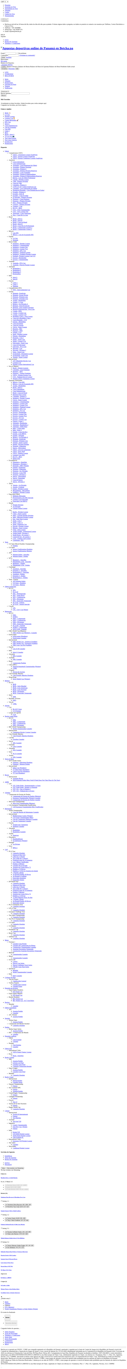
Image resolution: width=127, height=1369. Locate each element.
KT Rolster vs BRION (6, 1277)
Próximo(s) (8, 1164)
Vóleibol (7, 1303)
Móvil (7, 1344)
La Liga (7, 115)
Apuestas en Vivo (10, 7)
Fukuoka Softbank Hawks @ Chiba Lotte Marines (13, 1224)
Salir (17, 69)
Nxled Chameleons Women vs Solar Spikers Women (21, 1309)
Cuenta (4, 66)
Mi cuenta (4, 61)
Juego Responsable (11, 1339)
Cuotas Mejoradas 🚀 (11, 120)
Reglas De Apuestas (11, 41)
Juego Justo (8, 1337)
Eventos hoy (9, 142)
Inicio (6, 79)
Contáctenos (9, 1340)
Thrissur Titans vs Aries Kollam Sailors (10, 1289)
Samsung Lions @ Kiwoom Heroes (9, 1259)
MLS (6, 133)
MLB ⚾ (8, 113)
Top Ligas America (11, 140)
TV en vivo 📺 (9, 136)
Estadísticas (8, 1156)
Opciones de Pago (10, 84)
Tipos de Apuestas (10, 1158)
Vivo (7, 1163)
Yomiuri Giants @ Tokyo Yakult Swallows (11, 1210)
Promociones (9, 83)
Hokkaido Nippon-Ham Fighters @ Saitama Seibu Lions (14, 1251)
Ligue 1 (7, 131)
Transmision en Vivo (11, 8)
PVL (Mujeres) (9, 1307)
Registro (9, 57)
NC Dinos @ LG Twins (6, 1270)
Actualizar (4, 69)
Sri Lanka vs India (5, 1285)
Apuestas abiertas (7, 65)
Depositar (12, 69)
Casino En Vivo (10, 14)
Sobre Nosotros (9, 1332)
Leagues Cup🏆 (10, 118)
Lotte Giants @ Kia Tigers (7, 1262)
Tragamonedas (9, 16)
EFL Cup (8, 122)
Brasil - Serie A (9, 134)
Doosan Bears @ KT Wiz (7, 1266)
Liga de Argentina (10, 127)
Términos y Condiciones (12, 43)
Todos (3, 1168)
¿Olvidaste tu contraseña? (27, 55)
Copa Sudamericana (11, 125)
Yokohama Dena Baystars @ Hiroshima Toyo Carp (13, 1197)
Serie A (7, 124)
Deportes (7, 5)
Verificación (8, 88)
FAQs (7, 40)
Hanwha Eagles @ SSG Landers (8, 1255)
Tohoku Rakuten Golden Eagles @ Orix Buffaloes (13, 1238)
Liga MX (8, 129)
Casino (7, 12)
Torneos (7, 86)
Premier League (10, 116)
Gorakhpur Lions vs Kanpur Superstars (10, 1292)
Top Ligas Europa (10, 138)
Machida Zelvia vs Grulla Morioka (9, 1177)
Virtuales (7, 10)
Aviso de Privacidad (11, 1333)
